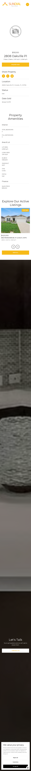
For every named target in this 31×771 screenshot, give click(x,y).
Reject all (15, 757)
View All (15, 252)
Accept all (15, 766)
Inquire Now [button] (15, 64)
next (17, 247)
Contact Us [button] (15, 650)
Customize (15, 762)
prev (13, 247)
